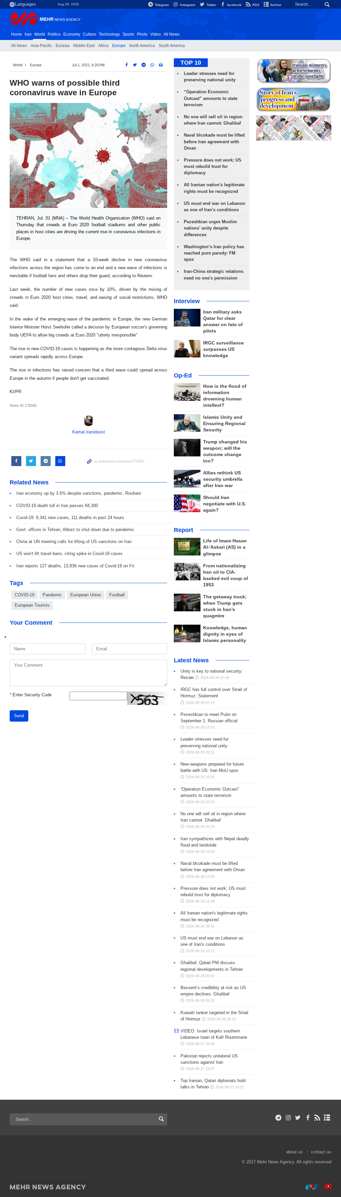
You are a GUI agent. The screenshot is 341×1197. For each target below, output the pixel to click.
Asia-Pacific (41, 45)
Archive (275, 5)
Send (19, 715)
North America (142, 45)
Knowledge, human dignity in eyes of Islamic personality (225, 634)
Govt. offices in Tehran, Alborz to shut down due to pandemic (75, 529)
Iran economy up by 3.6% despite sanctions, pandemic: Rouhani (78, 493)
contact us (321, 1151)
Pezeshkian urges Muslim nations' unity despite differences (210, 228)
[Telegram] (278, 1117)
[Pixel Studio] (325, 1187)
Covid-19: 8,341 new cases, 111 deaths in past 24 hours (70, 517)
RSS (255, 5)
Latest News (191, 660)
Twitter (210, 5)
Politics (54, 34)
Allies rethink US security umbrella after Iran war (222, 479)
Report (183, 530)
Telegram (161, 5)
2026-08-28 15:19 (200, 827)
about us (294, 1151)
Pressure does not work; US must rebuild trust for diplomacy (212, 166)
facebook (233, 5)
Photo (142, 34)
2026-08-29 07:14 (200, 703)
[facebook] (307, 1117)
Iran (28, 34)
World (39, 34)
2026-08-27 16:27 (229, 1087)
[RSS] (317, 1117)
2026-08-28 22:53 (200, 727)
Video (155, 34)
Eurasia (63, 45)
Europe (119, 45)
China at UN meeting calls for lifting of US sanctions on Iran (74, 541)
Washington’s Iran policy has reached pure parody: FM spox (214, 253)
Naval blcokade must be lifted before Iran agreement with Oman (214, 141)
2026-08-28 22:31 (200, 752)
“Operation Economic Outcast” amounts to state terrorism (210, 98)
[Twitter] (298, 1117)
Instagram (187, 5)
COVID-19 (24, 594)
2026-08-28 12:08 (200, 901)
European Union (85, 594)
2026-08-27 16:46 (200, 1044)
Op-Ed (183, 375)
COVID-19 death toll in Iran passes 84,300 (57, 505)
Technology (109, 34)
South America (172, 45)
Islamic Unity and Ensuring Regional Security (224, 423)
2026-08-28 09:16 (221, 1019)
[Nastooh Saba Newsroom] (308, 1187)
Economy (71, 34)
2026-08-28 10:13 (200, 951)
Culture (89, 34)
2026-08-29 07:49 (214, 678)
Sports (128, 34)
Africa (103, 45)
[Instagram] (288, 1117)
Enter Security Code (31, 694)
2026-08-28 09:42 (200, 976)
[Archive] (327, 1117)
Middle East (84, 45)
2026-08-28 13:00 (200, 877)
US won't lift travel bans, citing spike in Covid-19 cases (69, 553)
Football (117, 594)
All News (19, 45)
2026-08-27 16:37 (200, 1069)
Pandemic (52, 594)
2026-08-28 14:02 (200, 852)
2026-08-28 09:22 (200, 1000)
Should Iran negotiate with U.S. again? (224, 504)
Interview (187, 301)
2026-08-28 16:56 (200, 777)
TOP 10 (190, 62)
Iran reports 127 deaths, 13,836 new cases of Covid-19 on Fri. (76, 565)
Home (16, 34)
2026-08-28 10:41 (200, 926)
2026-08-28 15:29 (200, 802)
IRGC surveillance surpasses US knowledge (223, 349)
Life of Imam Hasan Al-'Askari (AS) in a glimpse (225, 547)
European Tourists (32, 605)
